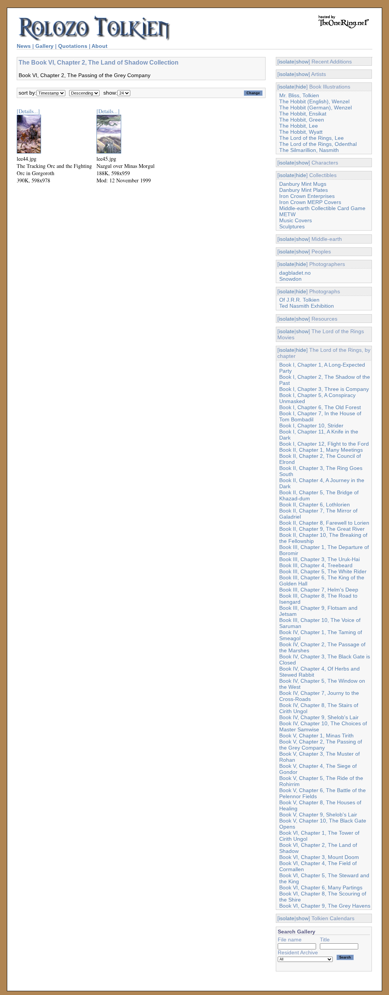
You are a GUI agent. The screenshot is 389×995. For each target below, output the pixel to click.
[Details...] (28, 111)
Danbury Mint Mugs (302, 184)
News (24, 46)
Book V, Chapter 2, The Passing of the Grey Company (320, 745)
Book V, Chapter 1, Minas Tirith (316, 735)
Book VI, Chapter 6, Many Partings (320, 887)
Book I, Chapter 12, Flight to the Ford (324, 444)
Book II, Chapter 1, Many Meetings (321, 450)
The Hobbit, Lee (298, 126)
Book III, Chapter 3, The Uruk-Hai (319, 559)
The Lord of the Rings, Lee (311, 138)
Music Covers (295, 220)
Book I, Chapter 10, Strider (311, 425)
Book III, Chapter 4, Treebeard (316, 565)
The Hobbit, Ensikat (302, 114)
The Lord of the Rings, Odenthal (318, 144)
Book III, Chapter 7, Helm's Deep (318, 590)
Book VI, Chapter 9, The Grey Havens (324, 906)
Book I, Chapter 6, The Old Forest (320, 407)
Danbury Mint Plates (303, 190)
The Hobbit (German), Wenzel (315, 107)
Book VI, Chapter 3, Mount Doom (319, 857)
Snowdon (290, 279)
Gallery (44, 46)
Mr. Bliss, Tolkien (299, 95)
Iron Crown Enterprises (307, 196)
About (100, 46)
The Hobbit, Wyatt (301, 132)
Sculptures (292, 226)
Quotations (72, 46)
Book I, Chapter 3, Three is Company (324, 389)
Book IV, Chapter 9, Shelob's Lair (319, 717)
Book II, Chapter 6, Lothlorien (314, 504)
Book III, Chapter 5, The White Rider (323, 571)
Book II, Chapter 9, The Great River (322, 529)
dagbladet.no (295, 273)
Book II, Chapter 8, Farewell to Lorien (324, 523)
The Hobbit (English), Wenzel (314, 101)
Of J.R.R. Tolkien (299, 300)
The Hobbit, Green (301, 120)
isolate (286, 62)
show (302, 62)
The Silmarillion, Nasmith (309, 150)
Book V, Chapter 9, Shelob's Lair (318, 815)
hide (301, 87)
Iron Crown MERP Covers (310, 202)
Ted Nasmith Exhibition (306, 306)
